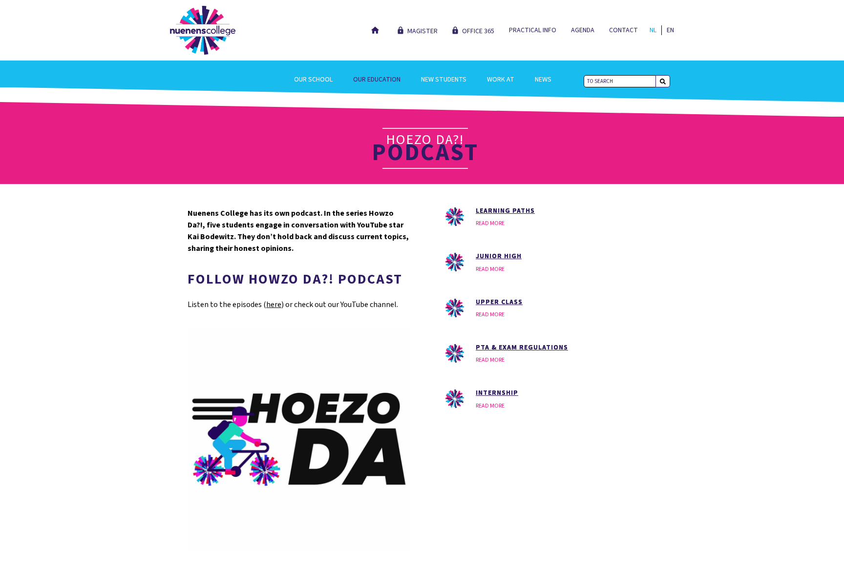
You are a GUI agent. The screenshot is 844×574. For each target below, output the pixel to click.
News (543, 79)
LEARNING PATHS (505, 211)
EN (670, 30)
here (273, 304)
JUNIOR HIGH (499, 256)
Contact (623, 30)
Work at (500, 79)
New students (443, 79)
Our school (313, 79)
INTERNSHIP (497, 393)
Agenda (582, 30)
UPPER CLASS (499, 302)
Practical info (532, 30)
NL (653, 30)
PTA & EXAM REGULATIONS (522, 347)
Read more (490, 223)
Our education (377, 79)
